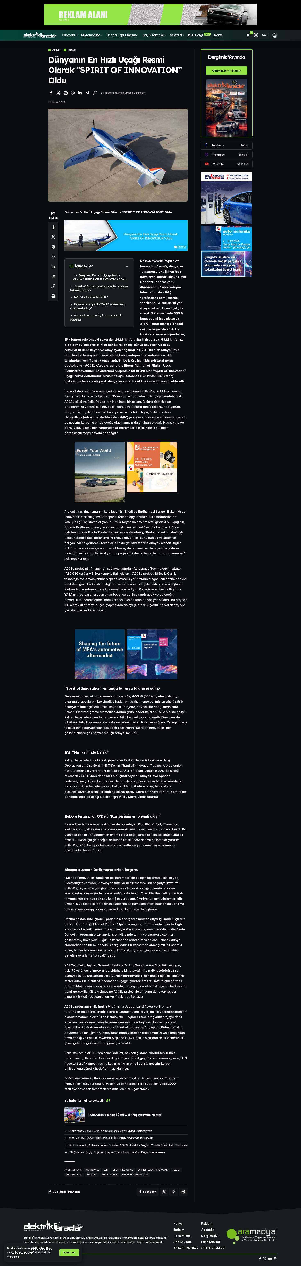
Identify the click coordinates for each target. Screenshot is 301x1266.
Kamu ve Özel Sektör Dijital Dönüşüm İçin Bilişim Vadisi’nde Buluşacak (110, 1138)
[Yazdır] (53, 296)
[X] (264, 1258)
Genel (56, 50)
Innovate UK (74, 1174)
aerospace (92, 1170)
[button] (69, 1252)
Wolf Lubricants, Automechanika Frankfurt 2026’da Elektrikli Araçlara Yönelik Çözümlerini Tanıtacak (127, 1145)
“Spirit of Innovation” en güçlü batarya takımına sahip (99, 288)
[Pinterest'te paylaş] (65, 93)
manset (92, 1174)
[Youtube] (227, 164)
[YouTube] (270, 1258)
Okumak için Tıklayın (226, 70)
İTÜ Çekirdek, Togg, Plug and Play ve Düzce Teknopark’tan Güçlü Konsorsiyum (116, 1152)
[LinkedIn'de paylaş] (80, 93)
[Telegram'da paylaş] (87, 93)
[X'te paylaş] (58, 93)
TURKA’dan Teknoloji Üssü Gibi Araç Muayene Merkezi (125, 1115)
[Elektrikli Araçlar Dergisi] (40, 35)
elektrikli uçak (123, 1170)
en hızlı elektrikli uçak (153, 1170)
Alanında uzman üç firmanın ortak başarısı (96, 317)
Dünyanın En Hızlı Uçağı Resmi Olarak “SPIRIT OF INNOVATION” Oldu (100, 277)
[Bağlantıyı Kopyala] (94, 93)
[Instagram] (227, 155)
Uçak (72, 50)
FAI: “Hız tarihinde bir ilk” (91, 297)
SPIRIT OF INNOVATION (135, 1174)
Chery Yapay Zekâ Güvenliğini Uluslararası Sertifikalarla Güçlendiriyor (110, 1130)
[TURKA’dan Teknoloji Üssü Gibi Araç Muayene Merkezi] (74, 1115)
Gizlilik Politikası (41, 1248)
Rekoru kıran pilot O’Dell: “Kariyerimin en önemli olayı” (97, 306)
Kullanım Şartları (22, 1252)
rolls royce (109, 1174)
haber (176, 1170)
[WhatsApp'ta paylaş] (73, 93)
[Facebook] (227, 145)
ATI (106, 1170)
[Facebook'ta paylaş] (51, 93)
